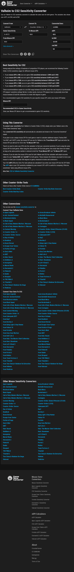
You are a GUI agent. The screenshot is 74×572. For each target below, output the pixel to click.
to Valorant (41, 285)
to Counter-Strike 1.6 (10, 232)
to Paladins (41, 268)
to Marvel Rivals (8, 265)
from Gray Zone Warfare (11, 333)
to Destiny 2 (42, 240)
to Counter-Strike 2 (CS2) (46, 232)
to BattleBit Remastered (46, 215)
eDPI (53, 31)
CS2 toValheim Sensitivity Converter (22, 171)
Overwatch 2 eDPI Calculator (40, 536)
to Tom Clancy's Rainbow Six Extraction (51, 282)
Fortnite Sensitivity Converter (40, 499)
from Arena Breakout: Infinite (47, 294)
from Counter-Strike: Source (47, 313)
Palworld (6, 443)
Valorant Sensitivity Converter (41, 508)
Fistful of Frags (8, 420)
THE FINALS (7, 451)
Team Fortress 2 (43, 448)
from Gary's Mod (43, 330)
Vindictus (41, 459)
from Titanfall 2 (43, 361)
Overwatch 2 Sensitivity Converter (39, 504)
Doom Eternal (7, 415)
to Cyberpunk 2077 (44, 235)
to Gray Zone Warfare (45, 251)
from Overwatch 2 (44, 347)
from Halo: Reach (43, 336)
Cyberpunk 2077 (43, 406)
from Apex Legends (9, 294)
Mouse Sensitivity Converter (40, 483)
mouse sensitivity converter (25, 207)
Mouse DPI (7, 101)
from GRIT (41, 333)
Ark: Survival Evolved (10, 387)
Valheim (40, 456)
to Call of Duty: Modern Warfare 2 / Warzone (52, 224)
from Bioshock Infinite (10, 300)
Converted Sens (57, 23)
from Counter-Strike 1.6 (11, 313)
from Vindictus (8, 369)
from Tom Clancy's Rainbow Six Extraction (16, 364)
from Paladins (7, 350)
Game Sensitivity (9, 31)
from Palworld (42, 350)
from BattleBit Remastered (47, 297)
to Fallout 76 (42, 246)
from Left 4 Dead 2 (9, 344)
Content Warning (8, 401)
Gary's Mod (6, 423)
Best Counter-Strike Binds (11, 189)
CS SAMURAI (35, 186)
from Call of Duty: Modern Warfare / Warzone (18, 305)
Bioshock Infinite (8, 390)
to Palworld (7, 271)
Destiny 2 (41, 412)
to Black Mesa (42, 218)
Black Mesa (41, 390)
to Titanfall (41, 279)
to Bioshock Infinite (9, 218)
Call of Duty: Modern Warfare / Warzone (16, 395)
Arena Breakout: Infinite (46, 384)
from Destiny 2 (8, 322)
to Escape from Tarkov (10, 246)
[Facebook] (25, 55)
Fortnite (40, 420)
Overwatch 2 (7, 440)
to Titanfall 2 (7, 282)
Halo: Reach (7, 429)
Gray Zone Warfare (44, 423)
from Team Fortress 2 (10, 358)
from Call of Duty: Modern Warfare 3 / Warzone (18, 308)
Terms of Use (36, 561)
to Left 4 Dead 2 (43, 263)
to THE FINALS (8, 279)
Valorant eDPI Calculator (39, 539)
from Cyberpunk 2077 (10, 316)
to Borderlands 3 (43, 221)
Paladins (40, 440)
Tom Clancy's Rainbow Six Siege (13, 456)
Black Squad (7, 392)
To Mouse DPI (33, 31)
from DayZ (6, 319)
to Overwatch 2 (8, 268)
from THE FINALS (43, 358)
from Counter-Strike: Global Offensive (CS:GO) (53, 311)
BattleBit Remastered (45, 387)
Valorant (6, 459)
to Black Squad (8, 221)
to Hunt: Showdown (44, 260)
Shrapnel (6, 448)
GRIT (4, 426)
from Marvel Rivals (44, 344)
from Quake (42, 352)
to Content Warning (9, 229)
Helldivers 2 (7, 431)
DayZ (39, 409)
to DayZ (40, 238)
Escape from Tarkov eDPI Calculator (39, 528)
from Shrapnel (42, 355)
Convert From (8, 23)
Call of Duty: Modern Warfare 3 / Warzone (16, 398)
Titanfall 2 (6, 454)
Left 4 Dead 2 (42, 434)
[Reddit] (21, 55)
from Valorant (42, 366)
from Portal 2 (7, 352)
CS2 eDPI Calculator (38, 524)
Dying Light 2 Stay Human (46, 415)
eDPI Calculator (40, 4)
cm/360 (54, 45)
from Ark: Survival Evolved (11, 297)
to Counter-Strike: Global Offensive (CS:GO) (52, 229)
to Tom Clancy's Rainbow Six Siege (14, 285)
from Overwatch (8, 347)
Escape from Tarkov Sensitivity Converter (41, 495)
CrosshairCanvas (37, 548)
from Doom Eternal (44, 322)
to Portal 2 (41, 271)
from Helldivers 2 (43, 339)
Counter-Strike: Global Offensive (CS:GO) (51, 401)
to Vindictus (7, 288)
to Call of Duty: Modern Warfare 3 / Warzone (17, 226)
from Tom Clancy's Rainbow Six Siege (50, 364)
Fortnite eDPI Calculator (39, 532)
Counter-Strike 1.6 (9, 403)
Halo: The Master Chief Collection (49, 429)
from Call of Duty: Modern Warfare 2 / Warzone (53, 305)
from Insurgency (43, 341)
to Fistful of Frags (9, 249)
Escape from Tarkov (9, 417)
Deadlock (6, 412)
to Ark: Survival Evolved (10, 215)
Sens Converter (25, 4)
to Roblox (41, 274)
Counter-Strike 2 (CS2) (45, 403)
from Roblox (7, 355)
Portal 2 (40, 443)
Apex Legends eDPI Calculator (41, 521)
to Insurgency (7, 263)
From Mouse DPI (9, 38)
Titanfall (41, 451)
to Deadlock (7, 240)
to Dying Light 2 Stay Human (47, 243)
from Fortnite (7, 330)
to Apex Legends (8, 212)
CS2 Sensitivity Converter (39, 491)
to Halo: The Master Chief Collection (50, 257)
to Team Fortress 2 (44, 277)
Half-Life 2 (41, 426)
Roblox (40, 445)
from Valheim (7, 366)
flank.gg (34, 558)
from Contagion (43, 308)
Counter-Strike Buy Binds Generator (50, 189)
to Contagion (42, 226)
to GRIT (5, 254)
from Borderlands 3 (44, 302)
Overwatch (41, 437)
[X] (29, 55)
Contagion (41, 398)
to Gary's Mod (7, 251)
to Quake (6, 274)
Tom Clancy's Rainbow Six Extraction (50, 454)
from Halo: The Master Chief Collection (16, 339)
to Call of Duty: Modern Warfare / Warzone (17, 224)
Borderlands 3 (42, 392)
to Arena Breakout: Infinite (47, 212)
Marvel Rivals (7, 437)
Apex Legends (7, 384)
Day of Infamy (7, 409)
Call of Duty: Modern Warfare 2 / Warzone (51, 395)
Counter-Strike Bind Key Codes (13, 192)
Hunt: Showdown (43, 431)
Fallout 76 (41, 417)
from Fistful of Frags (45, 327)
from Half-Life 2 (8, 336)
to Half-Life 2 (42, 254)
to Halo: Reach (8, 257)
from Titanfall (7, 361)
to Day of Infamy (8, 238)
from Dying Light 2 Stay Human (13, 325)
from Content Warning (10, 311)
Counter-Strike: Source (10, 406)
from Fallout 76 (8, 327)
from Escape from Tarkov (46, 325)
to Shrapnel (7, 277)
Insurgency (6, 434)
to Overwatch (42, 265)
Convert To (32, 23)
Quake (5, 445)
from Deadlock (43, 319)
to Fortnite (41, 249)
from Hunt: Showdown (10, 341)
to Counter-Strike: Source (11, 235)
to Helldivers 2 (8, 260)
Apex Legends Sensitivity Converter (39, 487)
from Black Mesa (43, 300)
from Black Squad (8, 302)
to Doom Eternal (8, 243)
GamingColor (35, 555)
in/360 (54, 38)
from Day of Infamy (44, 316)
